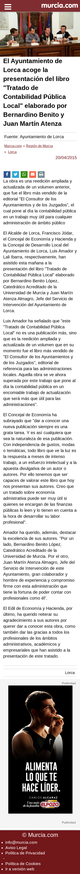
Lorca (70, 673)
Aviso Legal (16, 847)
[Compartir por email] (32, 174)
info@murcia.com (21, 842)
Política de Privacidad (25, 853)
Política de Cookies (23, 863)
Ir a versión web (19, 869)
